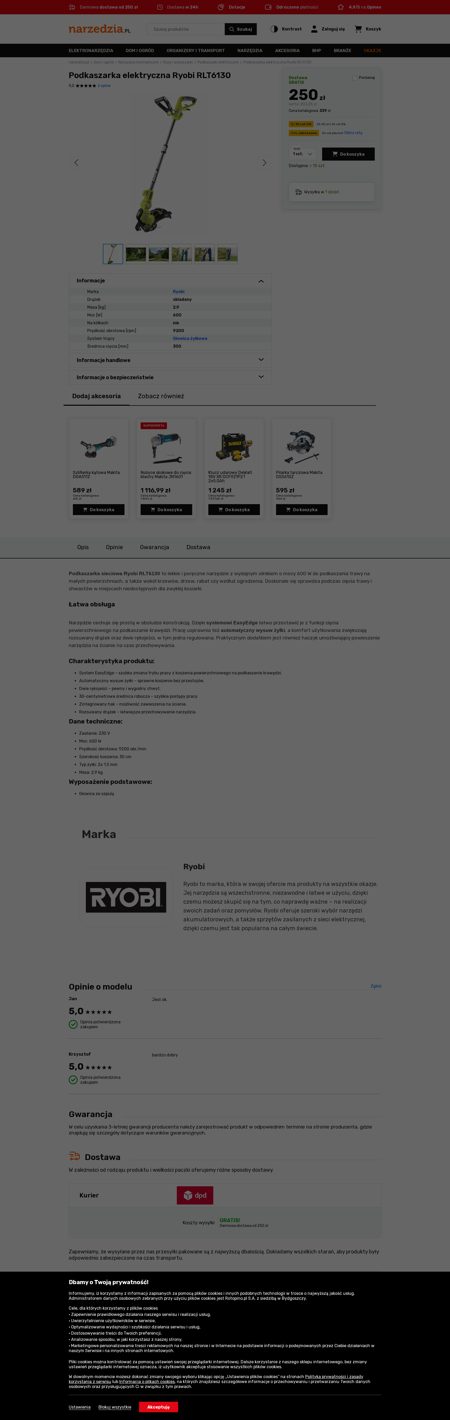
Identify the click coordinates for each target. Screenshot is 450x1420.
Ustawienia (80, 1407)
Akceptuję (158, 1407)
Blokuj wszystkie (114, 1407)
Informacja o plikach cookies (147, 1381)
